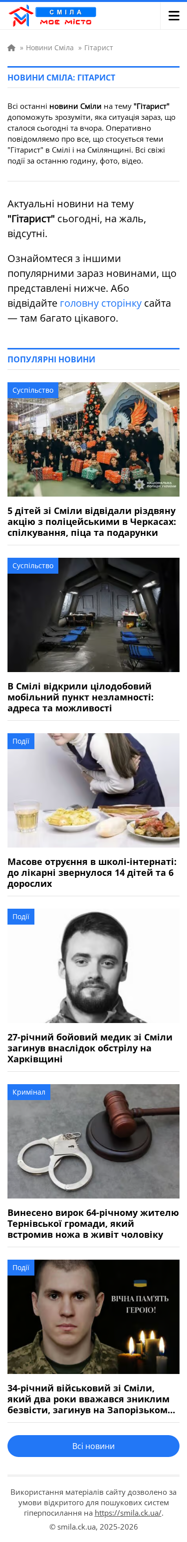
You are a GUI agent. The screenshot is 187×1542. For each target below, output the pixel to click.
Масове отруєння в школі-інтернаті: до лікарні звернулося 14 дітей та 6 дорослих (92, 872)
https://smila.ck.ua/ (128, 1513)
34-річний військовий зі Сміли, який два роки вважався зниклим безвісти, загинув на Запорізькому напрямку (90, 1398)
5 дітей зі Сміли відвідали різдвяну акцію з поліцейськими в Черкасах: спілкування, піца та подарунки (91, 521)
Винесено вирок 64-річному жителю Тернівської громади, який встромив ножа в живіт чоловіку (93, 1223)
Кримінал (28, 1092)
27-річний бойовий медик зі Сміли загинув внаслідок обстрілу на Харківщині (90, 1047)
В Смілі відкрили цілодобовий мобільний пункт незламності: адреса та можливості (80, 697)
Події (20, 741)
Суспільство (32, 390)
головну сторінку (101, 303)
